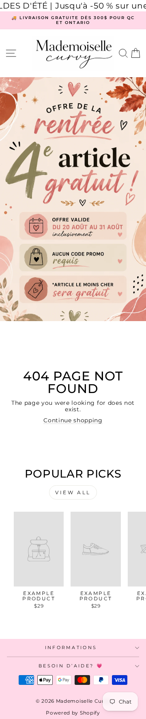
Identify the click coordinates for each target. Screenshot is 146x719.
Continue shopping (73, 420)
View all (73, 492)
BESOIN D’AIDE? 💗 (71, 666)
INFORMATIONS (71, 647)
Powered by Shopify (73, 713)
